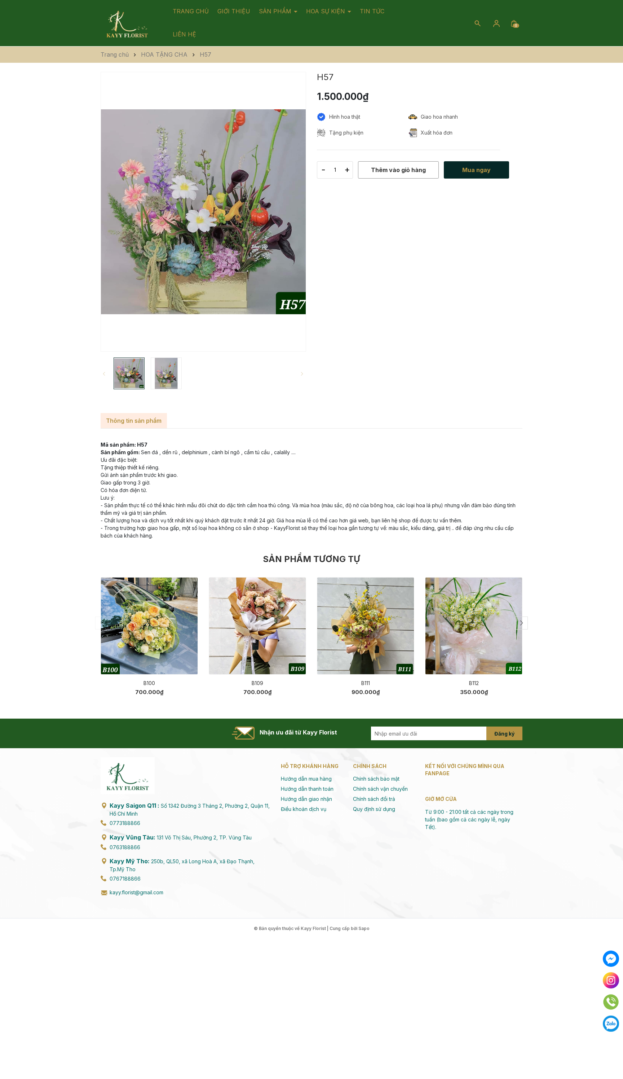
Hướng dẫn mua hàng (306, 779)
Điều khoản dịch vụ (303, 809)
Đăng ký (504, 734)
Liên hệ (184, 34)
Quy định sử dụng (374, 809)
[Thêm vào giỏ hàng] (187, 663)
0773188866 (125, 823)
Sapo (364, 928)
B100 (149, 683)
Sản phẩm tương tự (311, 559)
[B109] (257, 626)
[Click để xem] (203, 211)
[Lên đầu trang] (611, 1056)
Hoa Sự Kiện (326, 11)
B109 (257, 683)
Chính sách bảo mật (376, 779)
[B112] (473, 626)
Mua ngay (138, 663)
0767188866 (125, 879)
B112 (474, 683)
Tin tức (372, 11)
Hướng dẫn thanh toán (307, 789)
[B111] (365, 626)
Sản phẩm (276, 11)
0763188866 (125, 847)
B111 (365, 683)
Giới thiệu (233, 11)
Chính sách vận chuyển (380, 789)
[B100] (149, 626)
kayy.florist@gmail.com (136, 892)
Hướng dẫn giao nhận (306, 799)
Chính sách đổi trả (374, 799)
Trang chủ (191, 11)
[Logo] (127, 22)
